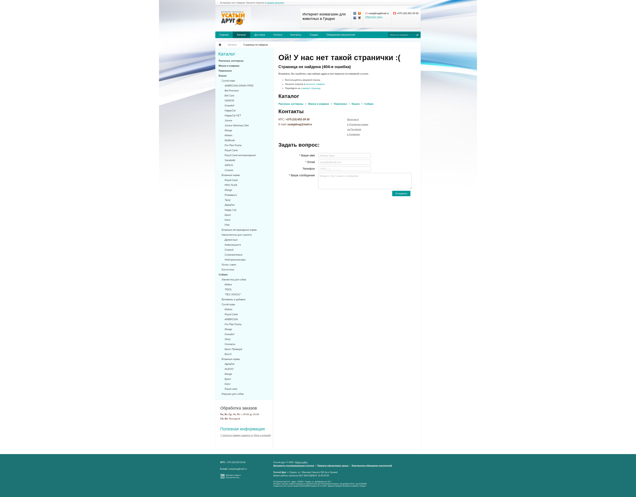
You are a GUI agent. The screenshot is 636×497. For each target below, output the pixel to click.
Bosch (228, 354)
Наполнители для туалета (237, 234)
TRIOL (228, 289)
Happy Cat (230, 209)
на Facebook (354, 129)
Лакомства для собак (234, 279)
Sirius (228, 339)
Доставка (259, 34)
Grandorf (229, 105)
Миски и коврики (229, 65)
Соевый (229, 249)
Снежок (229, 170)
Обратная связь (373, 17)
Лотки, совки (229, 264)
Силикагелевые (233, 254)
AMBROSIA (231, 319)
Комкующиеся (233, 244)
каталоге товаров (315, 84)
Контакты (296, 34)
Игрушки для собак (233, 393)
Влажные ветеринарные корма (239, 229)
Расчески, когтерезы (231, 60)
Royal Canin (231, 150)
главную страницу (310, 88)
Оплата (277, 34)
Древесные (231, 239)
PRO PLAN (231, 185)
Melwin (228, 135)
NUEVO (229, 369)
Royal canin (231, 388)
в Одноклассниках (357, 124)
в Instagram (353, 134)
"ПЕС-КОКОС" (233, 294)
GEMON (229, 100)
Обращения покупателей (340, 34)
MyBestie (230, 140)
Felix (227, 224)
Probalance (231, 195)
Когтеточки (228, 269)
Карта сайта (301, 462)
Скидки (314, 34)
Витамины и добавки (233, 299)
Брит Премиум (233, 349)
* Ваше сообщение (302, 175)
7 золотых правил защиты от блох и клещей (245, 435)
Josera (228, 120)
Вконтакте (353, 119)
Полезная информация (242, 429)
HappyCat (230, 110)
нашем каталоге (275, 2)
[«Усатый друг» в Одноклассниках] (359, 13)
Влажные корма (231, 175)
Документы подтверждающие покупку (293, 465)
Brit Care (229, 95)
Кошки (223, 75)
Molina (228, 284)
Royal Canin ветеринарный (240, 155)
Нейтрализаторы (235, 259)
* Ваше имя (307, 155)
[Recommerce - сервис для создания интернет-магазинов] (222, 478)
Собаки (223, 274)
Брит (228, 214)
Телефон (308, 168)
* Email (310, 162)
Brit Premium (232, 90)
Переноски (225, 70)
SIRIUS (229, 165)
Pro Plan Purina (233, 145)
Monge (228, 130)
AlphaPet (229, 205)
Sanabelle (230, 160)
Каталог (241, 34)
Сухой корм (228, 80)
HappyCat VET (233, 115)
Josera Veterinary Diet (237, 125)
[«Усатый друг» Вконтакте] (354, 13)
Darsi (227, 219)
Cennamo (230, 344)
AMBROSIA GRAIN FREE (239, 85)
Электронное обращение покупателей (371, 465)
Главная (224, 34)
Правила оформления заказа (332, 465)
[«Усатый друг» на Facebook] (354, 18)
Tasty (228, 200)
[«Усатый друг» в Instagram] (359, 18)
